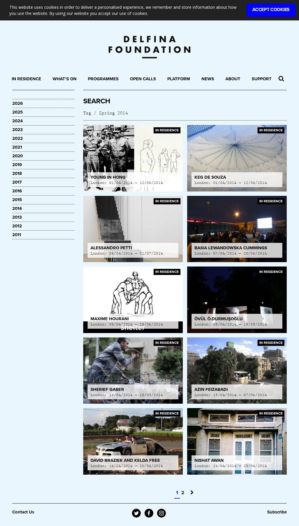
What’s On (65, 78)
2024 (17, 120)
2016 (17, 191)
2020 (17, 156)
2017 (17, 182)
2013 (17, 217)
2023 (17, 129)
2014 (17, 208)
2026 (17, 103)
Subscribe (277, 512)
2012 (17, 226)
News (207, 78)
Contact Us (23, 512)
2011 (16, 234)
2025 (17, 112)
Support (262, 78)
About (232, 78)
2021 (17, 147)
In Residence (26, 78)
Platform (178, 78)
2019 (17, 164)
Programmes (103, 78)
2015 (17, 199)
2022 (17, 138)
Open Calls (143, 78)
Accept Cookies (271, 10)
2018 (17, 173)
